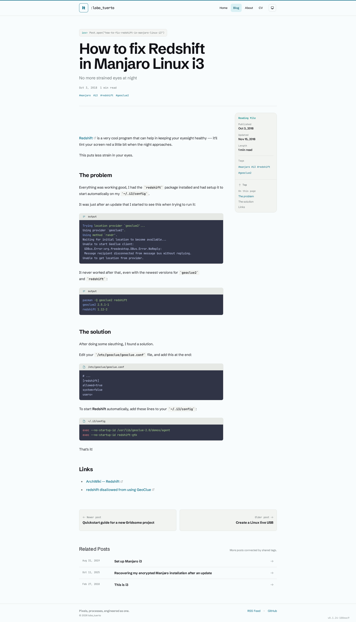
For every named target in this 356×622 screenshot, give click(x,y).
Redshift (86, 138)
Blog (236, 8)
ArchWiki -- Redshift (103, 481)
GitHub (272, 611)
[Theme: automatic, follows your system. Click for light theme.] (272, 7)
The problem (246, 196)
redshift (106, 95)
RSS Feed (253, 611)
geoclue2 (122, 95)
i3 (95, 95)
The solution (246, 201)
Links (241, 207)
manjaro (85, 95)
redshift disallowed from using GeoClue (119, 489)
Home (223, 8)
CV (261, 8)
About (249, 8)
